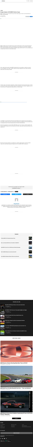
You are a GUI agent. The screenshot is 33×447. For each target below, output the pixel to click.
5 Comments (31, 16)
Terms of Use (13, 425)
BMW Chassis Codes (13, 424)
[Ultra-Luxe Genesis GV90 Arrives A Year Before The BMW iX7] (30, 241)
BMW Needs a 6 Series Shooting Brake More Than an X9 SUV (13, 363)
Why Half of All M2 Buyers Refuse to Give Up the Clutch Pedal (15, 304)
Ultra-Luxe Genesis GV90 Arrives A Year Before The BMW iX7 (10, 242)
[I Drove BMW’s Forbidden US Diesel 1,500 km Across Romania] (30, 255)
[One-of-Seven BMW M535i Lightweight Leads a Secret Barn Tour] (2, 325)
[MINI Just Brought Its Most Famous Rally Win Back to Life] (2, 315)
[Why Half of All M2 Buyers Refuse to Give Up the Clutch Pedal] (2, 304)
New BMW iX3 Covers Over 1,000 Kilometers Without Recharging (10, 247)
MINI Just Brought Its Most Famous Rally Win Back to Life (14, 315)
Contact (23, 424)
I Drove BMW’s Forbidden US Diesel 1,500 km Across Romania (10, 256)
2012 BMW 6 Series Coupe (4, 191)
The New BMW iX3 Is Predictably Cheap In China (8, 238)
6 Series (1, 10)
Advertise (1, 425)
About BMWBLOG (2, 424)
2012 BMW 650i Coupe (10, 191)
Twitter (17, 194)
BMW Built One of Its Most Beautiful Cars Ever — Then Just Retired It (15, 388)
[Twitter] (3, 439)
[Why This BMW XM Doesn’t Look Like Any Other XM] (30, 250)
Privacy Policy (13, 426)
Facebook (5, 194)
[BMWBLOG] (16, 436)
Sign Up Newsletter (24, 425)
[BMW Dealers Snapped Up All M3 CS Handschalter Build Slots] (2, 320)
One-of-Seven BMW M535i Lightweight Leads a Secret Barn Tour (15, 325)
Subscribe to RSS (2, 426)
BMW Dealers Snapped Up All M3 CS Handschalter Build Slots (15, 320)
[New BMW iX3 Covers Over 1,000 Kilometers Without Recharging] (30, 246)
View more (16, 418)
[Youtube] (5, 439)
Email (28, 194)
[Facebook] (1, 439)
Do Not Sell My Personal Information (26, 426)
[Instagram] (6, 439)
